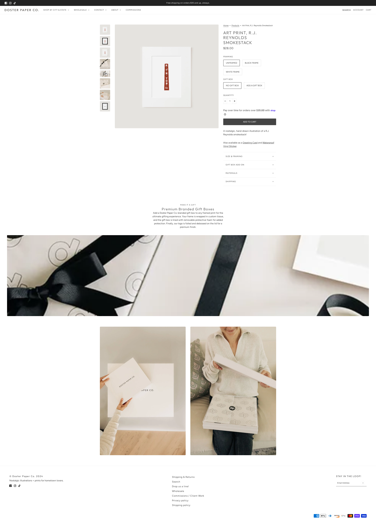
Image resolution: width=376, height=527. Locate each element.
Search (346, 10)
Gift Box (228, 79)
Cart (368, 10)
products (235, 26)
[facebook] (6, 3)
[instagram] (10, 3)
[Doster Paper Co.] (22, 10)
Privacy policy (180, 500)
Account (358, 10)
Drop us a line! (180, 486)
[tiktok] (14, 3)
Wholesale (178, 491)
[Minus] (225, 101)
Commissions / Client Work (188, 495)
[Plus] (234, 101)
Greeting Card (250, 142)
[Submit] (363, 483)
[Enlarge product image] (167, 76)
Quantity (228, 95)
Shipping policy (181, 505)
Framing (228, 57)
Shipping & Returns (183, 477)
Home (226, 26)
